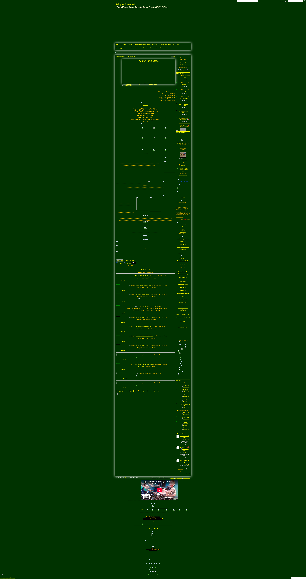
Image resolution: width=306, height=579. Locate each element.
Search (304, 1)
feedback (7, 578)
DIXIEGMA (185, 390)
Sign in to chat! (295, 578)
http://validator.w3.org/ (183, 165)
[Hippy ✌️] (118, 63)
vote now (183, 197)
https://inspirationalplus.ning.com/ (182, 317)
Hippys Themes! (125, 4)
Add (174, 56)
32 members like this (129, 260)
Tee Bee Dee (183, 296)
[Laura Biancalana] (178, 424)
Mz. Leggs (144, 306)
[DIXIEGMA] (178, 392)
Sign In (285, 1)
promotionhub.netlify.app (183, 327)
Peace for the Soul (183, 305)
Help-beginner (183, 241)
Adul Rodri (184, 84)
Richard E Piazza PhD (185, 405)
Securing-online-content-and (183, 247)
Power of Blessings (183, 302)
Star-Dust (185, 428)
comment (186, 75)
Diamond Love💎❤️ (184, 119)
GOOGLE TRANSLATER (182, 259)
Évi (180, 75)
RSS (117, 394)
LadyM (184, 105)
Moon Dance (182, 321)
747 (147, 391)
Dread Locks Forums (183, 299)
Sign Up (281, 1)
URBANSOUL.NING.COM (183, 308)
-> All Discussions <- (121, 56)
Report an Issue (178, 478)
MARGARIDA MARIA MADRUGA (144, 275)
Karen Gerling (185, 417)
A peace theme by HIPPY (184, 437)
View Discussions (128, 85)
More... (183, 129)
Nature (183, 229)
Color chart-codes (182, 249)
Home (142, 509)
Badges (172, 478)
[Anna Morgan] (178, 387)
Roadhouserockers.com (183, 284)
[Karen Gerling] (178, 420)
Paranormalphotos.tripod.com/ (183, 293)
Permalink (129, 276)
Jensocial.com (183, 287)
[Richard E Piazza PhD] (178, 407)
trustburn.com (183, 310)
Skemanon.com (183, 281)
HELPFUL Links (183, 244)
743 (131, 391)
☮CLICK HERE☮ (183, 175)
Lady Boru (185, 394)
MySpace (120, 263)
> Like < (120, 260)
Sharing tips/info (153, 84)
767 (154, 391)
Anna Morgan (185, 385)
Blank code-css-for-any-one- (183, 239)
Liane (185, 399)
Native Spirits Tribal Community (183, 314)
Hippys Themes (141, 366)
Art (182, 226)
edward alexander (184, 98)
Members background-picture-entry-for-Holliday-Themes (183, 142)
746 (143, 391)
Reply (123, 281)
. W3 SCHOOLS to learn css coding (182, 273)
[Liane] (178, 402)
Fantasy (183, 228)
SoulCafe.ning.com (183, 277)
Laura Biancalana (185, 422)
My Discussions (131, 56)
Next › (158, 391)
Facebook (128, 263)
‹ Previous (120, 391)
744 (135, 391)
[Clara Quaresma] (178, 415)
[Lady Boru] (178, 397)
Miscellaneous (183, 232)
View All (188, 473)
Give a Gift (186, 387)
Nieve (184, 77)
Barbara (184, 91)
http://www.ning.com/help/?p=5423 (153, 519)
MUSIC (183, 230)
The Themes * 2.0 (183, 290)
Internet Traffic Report (153, 538)
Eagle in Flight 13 (184, 461)
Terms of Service (186, 478)
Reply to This (145, 269)
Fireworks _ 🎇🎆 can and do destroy (184, 449)
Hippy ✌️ (129, 84)
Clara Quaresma (185, 412)
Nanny (145, 355)
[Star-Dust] (178, 430)
